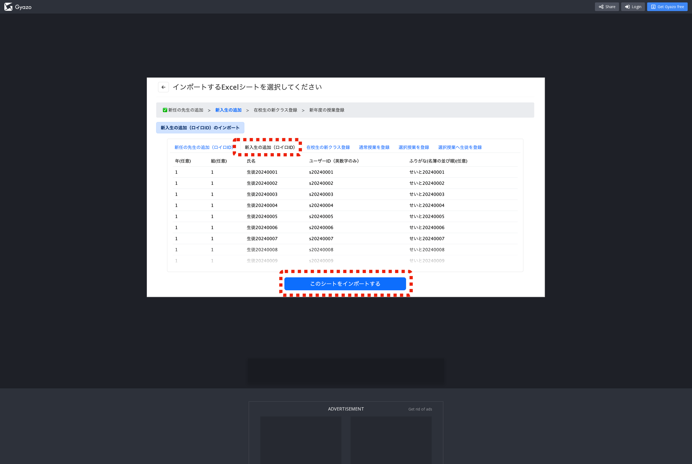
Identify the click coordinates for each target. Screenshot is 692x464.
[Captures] (17, 7)
